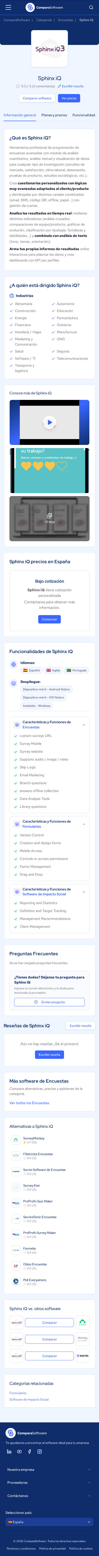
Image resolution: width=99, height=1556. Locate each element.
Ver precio (69, 98)
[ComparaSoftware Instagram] (39, 1451)
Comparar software (37, 98)
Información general (20, 115)
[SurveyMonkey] (83, 1323)
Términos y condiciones (20, 1548)
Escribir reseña (73, 86)
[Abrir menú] (8, 7)
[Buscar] (91, 7)
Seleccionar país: (19, 1512)
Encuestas (65, 20)
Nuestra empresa (20, 1469)
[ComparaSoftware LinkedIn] (9, 1451)
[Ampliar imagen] (49, 470)
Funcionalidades (86, 115)
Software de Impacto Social (29, 1399)
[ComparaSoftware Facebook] (29, 1451)
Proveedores (17, 1482)
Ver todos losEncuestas (29, 1102)
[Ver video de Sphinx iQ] (49, 422)
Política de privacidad (52, 1548)
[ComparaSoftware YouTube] (19, 1451)
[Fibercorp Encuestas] (83, 1339)
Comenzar (49, 619)
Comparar (58, 1322)
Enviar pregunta (53, 1002)
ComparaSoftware (17, 20)
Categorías (44, 20)
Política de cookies (81, 1548)
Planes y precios (54, 115)
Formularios (17, 1393)
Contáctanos (17, 1495)
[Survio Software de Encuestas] (83, 1356)
